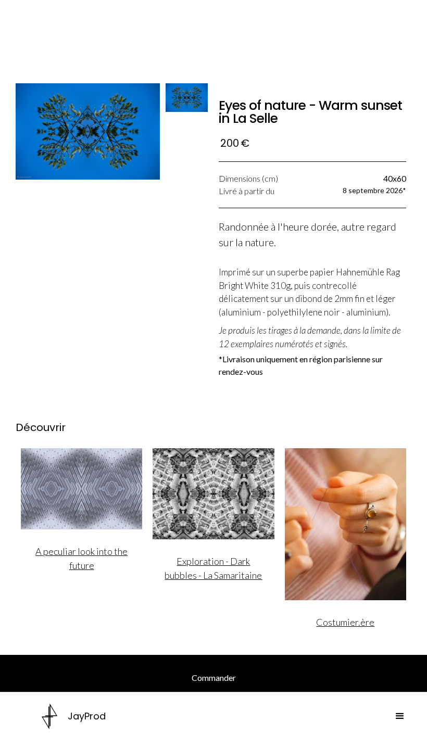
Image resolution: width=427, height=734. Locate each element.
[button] (400, 716)
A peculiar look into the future (81, 558)
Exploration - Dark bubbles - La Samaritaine (213, 568)
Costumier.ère (345, 622)
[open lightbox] (88, 131)
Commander (214, 677)
